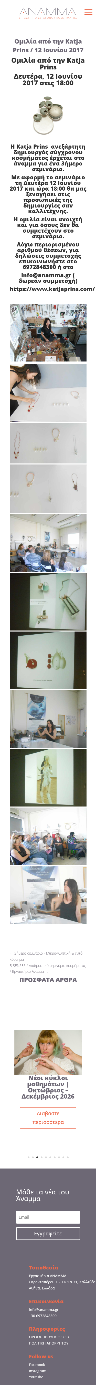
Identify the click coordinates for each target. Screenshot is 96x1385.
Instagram (37, 1370)
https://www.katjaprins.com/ (52, 289)
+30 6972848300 (43, 1315)
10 (68, 1157)
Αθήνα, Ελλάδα (42, 1288)
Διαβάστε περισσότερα (48, 1117)
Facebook (37, 1364)
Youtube (36, 1376)
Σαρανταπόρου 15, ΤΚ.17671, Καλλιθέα (62, 1281)
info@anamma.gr (44, 1309)
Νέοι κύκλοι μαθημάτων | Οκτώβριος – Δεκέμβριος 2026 (48, 1086)
